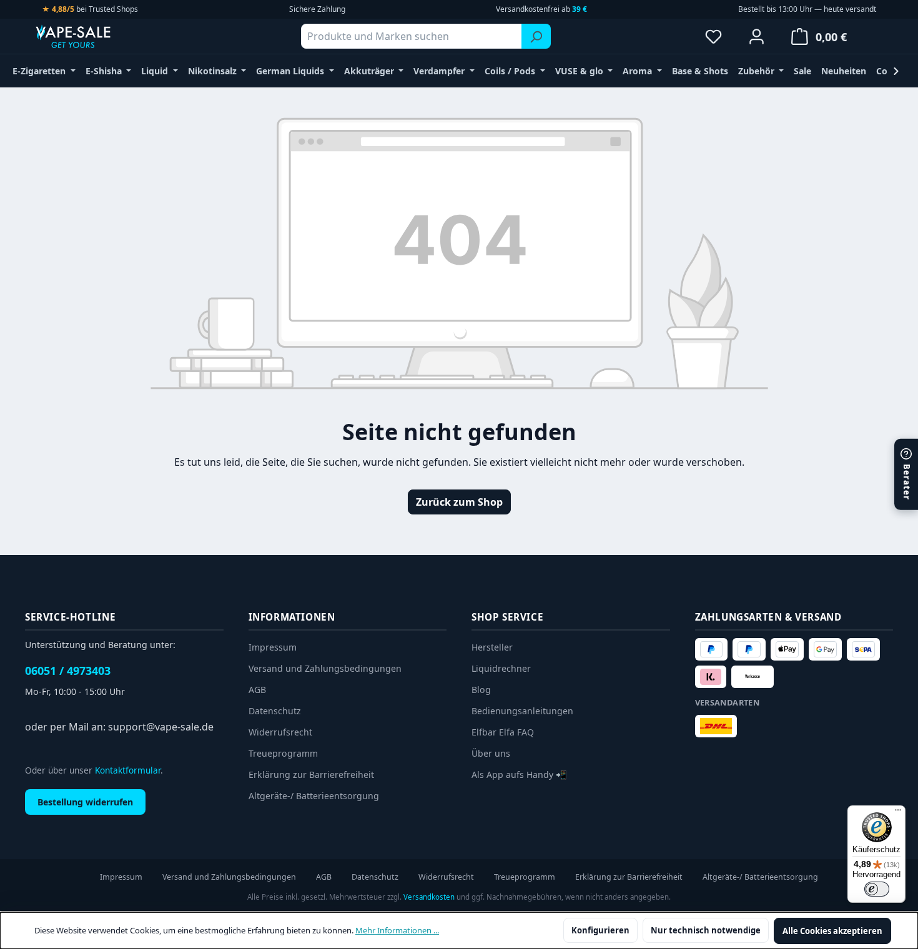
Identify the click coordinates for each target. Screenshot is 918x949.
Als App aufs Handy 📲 (519, 774)
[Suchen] (536, 36)
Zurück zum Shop (459, 502)
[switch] (876, 889)
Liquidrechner (501, 668)
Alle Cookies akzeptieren (832, 931)
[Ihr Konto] (756, 36)
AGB (257, 690)
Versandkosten (429, 897)
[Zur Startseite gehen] (96, 36)
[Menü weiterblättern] (896, 70)
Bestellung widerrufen (85, 802)
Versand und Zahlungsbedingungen (325, 668)
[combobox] (411, 36)
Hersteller (492, 647)
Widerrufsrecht (280, 732)
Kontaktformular (127, 770)
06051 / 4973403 (68, 670)
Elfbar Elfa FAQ (502, 732)
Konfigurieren (600, 930)
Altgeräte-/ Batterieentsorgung (314, 796)
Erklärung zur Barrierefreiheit (311, 774)
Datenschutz (275, 711)
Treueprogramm (283, 753)
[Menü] (898, 812)
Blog (481, 690)
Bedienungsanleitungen (522, 711)
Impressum (273, 647)
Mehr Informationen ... (397, 930)
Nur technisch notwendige (706, 930)
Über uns (490, 753)
